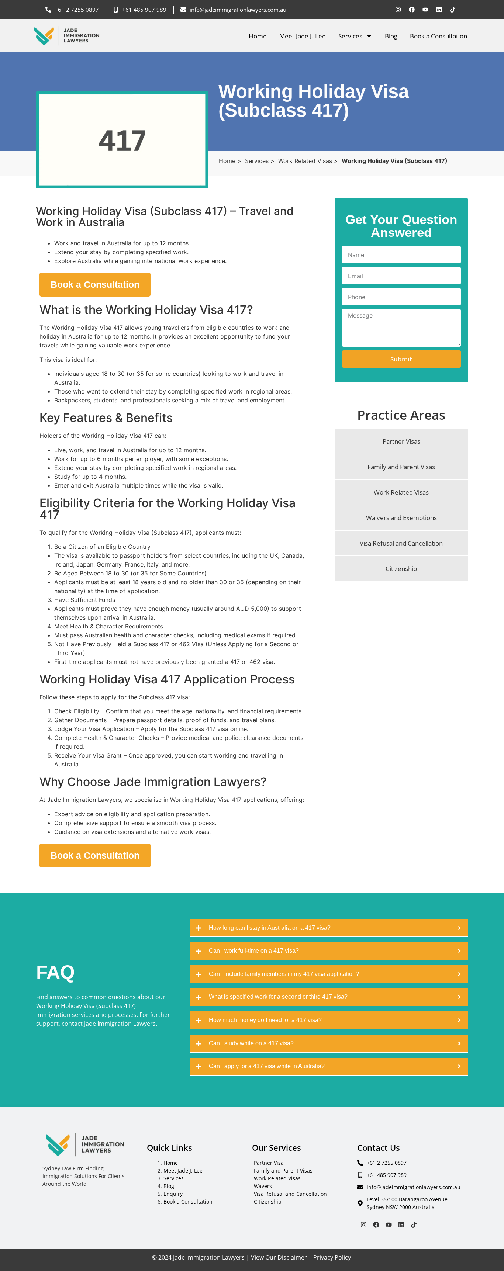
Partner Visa (269, 1162)
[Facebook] (412, 9)
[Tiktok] (453, 9)
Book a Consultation (438, 36)
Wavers (263, 1185)
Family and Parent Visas (283, 1170)
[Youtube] (425, 9)
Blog (391, 36)
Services (350, 36)
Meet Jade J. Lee (302, 36)
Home (258, 36)
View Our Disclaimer (279, 1257)
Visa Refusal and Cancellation (290, 1193)
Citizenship (268, 1201)
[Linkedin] (439, 9)
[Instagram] (398, 9)
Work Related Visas (277, 1178)
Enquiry (173, 1193)
